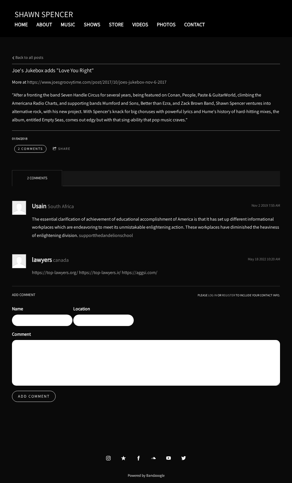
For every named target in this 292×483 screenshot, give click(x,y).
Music (68, 24)
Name (17, 309)
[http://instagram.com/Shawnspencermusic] (108, 458)
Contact (194, 24)
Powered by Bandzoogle (146, 475)
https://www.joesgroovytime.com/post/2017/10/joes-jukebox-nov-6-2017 (97, 82)
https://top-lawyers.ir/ (100, 272)
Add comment (34, 396)
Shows (92, 24)
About (44, 24)
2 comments (30, 148)
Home (21, 24)
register (228, 295)
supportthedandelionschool (106, 235)
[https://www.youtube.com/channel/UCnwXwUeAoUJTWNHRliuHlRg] (168, 458)
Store (116, 24)
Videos (140, 24)
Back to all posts (29, 57)
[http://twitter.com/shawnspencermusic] (183, 458)
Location (81, 309)
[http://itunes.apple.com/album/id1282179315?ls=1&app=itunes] (123, 458)
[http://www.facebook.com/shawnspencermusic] (138, 458)
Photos (166, 24)
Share (64, 148)
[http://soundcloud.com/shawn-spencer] (153, 458)
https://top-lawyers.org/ (55, 272)
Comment (21, 334)
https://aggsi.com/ (139, 272)
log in (212, 295)
